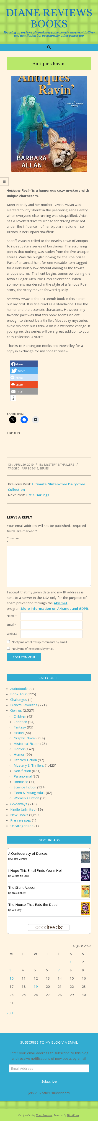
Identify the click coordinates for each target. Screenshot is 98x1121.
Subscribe (49, 1081)
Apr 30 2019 (30, 468)
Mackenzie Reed (20, 875)
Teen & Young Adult (29, 792)
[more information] (13, 398)
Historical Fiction (26, 743)
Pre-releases (20, 820)
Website (12, 634)
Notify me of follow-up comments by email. (39, 642)
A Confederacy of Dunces (28, 853)
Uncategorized (22, 825)
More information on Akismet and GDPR (54, 608)
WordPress (73, 1115)
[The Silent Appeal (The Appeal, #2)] (85, 887)
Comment (13, 540)
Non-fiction (22, 770)
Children (20, 716)
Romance (21, 781)
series (44, 468)
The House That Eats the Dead (32, 904)
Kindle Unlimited (23, 809)
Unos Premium (44, 1115)
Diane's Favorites (23, 705)
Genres (16, 710)
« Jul (10, 1013)
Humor (19, 754)
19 (36, 986)
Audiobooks (19, 688)
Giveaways (18, 804)
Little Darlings (37, 495)
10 (12, 978)
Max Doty (16, 909)
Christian (20, 721)
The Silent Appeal (21, 887)
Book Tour (18, 694)
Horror (19, 749)
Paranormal (23, 776)
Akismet (60, 603)
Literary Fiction (25, 760)
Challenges (18, 699)
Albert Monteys (19, 858)
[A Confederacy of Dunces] (85, 853)
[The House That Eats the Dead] (85, 904)
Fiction (19, 732)
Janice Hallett (18, 892)
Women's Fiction (26, 798)
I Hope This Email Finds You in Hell (35, 870)
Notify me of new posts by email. (33, 649)
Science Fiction (25, 787)
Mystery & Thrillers (59, 464)
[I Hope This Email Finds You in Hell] (85, 870)
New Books (19, 814)
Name (12, 616)
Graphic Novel (25, 738)
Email (11, 625)
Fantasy (20, 727)
